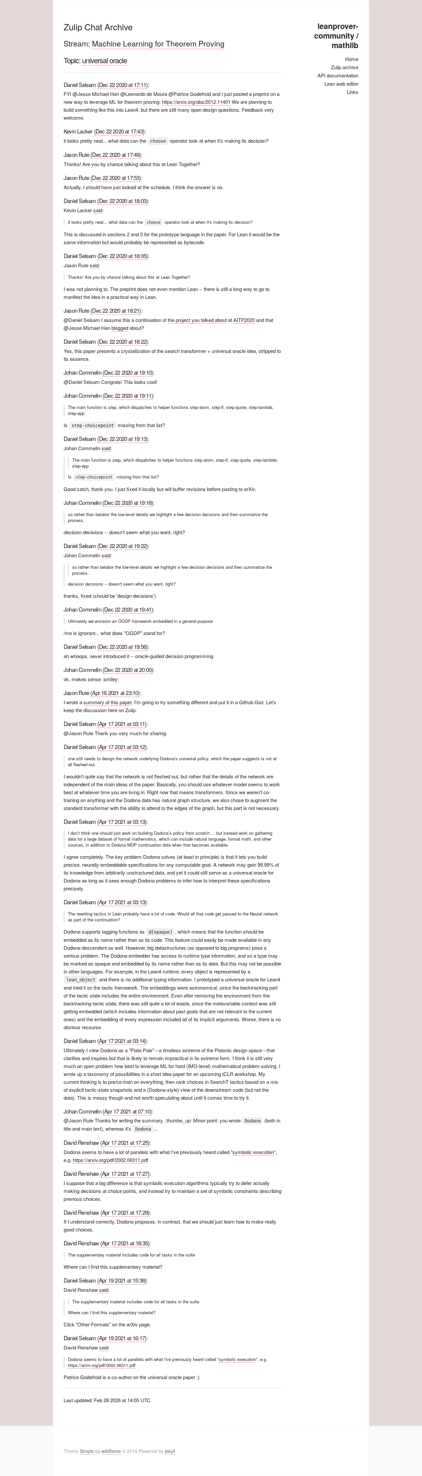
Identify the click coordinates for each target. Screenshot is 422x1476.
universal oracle (104, 60)
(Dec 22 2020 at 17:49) (115, 154)
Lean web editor (341, 83)
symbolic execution (253, 1151)
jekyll (170, 1451)
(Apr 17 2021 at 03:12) (121, 746)
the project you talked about (197, 319)
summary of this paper (107, 702)
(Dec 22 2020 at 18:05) (122, 255)
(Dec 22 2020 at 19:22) (122, 545)
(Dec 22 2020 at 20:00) (128, 669)
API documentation (337, 75)
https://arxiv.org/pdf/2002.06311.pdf (110, 1159)
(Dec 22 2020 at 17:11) (122, 84)
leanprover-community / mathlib (336, 35)
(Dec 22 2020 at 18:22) (122, 341)
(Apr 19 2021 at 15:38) (121, 1280)
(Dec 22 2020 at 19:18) (128, 502)
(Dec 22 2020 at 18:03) (122, 200)
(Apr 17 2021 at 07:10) (127, 1111)
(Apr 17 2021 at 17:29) (124, 1212)
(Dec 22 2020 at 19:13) (122, 438)
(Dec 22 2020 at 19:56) (122, 646)
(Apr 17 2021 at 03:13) (121, 821)
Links (352, 91)
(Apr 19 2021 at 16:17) (121, 1338)
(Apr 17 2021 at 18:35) (124, 1243)
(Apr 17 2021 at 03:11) (121, 723)
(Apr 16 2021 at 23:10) (114, 692)
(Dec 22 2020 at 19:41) (128, 609)
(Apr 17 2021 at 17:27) (124, 1173)
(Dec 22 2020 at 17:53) (115, 177)
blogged (119, 327)
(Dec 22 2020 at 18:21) (115, 310)
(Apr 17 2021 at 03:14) (121, 1040)
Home (351, 58)
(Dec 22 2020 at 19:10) (128, 372)
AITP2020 (244, 319)
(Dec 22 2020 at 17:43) (119, 131)
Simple (87, 1451)
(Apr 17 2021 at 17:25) (124, 1142)
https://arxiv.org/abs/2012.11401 (196, 101)
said (97, 210)
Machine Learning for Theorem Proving (158, 43)
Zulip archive (344, 67)
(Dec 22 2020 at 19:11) (128, 395)
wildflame (111, 1451)
